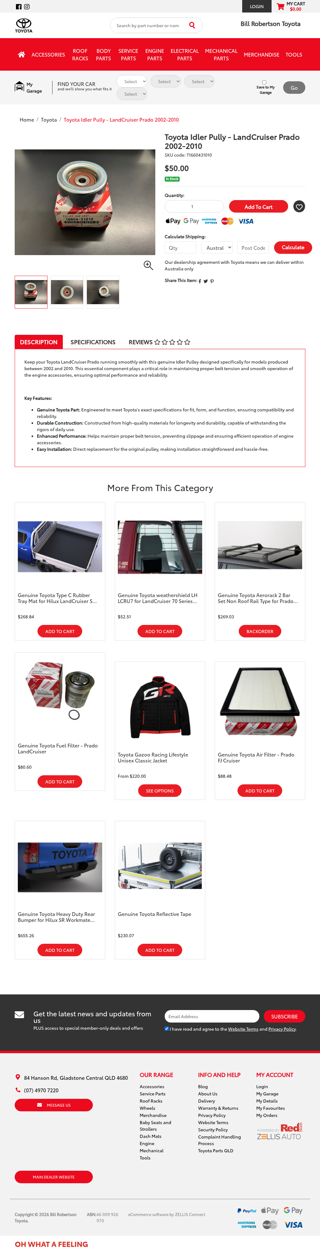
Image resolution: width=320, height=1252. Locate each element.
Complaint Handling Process (219, 1140)
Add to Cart (258, 206)
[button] (299, 206)
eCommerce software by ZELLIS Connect (166, 1214)
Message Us (59, 1105)
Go (294, 87)
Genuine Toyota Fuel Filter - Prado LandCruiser (58, 748)
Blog (203, 1086)
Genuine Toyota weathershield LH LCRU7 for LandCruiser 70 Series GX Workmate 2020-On (158, 598)
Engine (147, 1143)
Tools (294, 54)
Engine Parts (154, 54)
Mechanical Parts (221, 54)
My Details (267, 1101)
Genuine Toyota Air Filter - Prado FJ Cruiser (256, 757)
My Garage (267, 1093)
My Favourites (270, 1108)
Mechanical (151, 1150)
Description (39, 342)
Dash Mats (151, 1136)
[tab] (39, 342)
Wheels (147, 1108)
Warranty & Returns (218, 1108)
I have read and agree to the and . (233, 1029)
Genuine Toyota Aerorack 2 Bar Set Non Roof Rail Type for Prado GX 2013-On (255, 598)
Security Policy (213, 1129)
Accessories (48, 54)
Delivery (206, 1101)
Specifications (93, 342)
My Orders (267, 1115)
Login (257, 6)
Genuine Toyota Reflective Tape (154, 914)
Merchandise (261, 54)
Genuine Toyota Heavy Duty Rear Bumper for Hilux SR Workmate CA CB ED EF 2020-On (56, 917)
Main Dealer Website (54, 1176)
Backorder (260, 631)
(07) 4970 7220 (41, 1090)
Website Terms (243, 1029)
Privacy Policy (282, 1029)
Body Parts (103, 54)
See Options (160, 790)
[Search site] (192, 25)
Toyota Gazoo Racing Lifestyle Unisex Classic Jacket (153, 757)
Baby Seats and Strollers (155, 1125)
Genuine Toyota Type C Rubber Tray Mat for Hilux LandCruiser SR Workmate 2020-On (57, 598)
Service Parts (128, 54)
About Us (208, 1093)
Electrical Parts (185, 54)
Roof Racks (80, 54)
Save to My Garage (266, 89)
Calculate (293, 246)
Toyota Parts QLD (215, 1150)
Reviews (141, 342)
